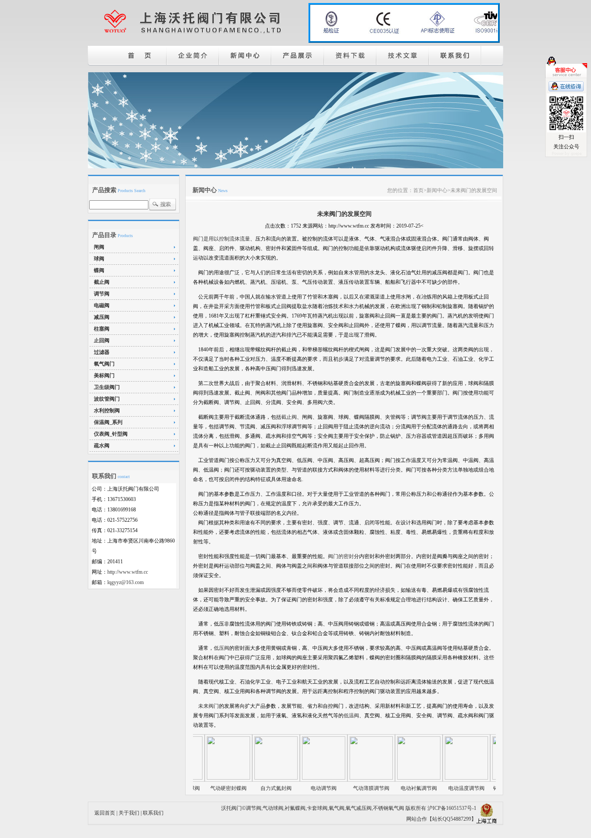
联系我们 (153, 813)
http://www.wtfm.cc (127, 572)
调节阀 (101, 294)
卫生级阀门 (107, 387)
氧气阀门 (104, 364)
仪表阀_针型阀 (111, 434)
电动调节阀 (307, 788)
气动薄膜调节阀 (354, 788)
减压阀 (101, 317)
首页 (418, 190)
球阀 (99, 259)
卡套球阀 (317, 808)
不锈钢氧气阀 (388, 808)
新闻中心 (437, 190)
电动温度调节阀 (449, 788)
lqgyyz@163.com (125, 582)
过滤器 (101, 352)
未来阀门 (208, 706)
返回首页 (104, 813)
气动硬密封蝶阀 (211, 788)
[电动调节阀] (306, 778)
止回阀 (101, 340)
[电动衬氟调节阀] (402, 778)
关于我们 (129, 813)
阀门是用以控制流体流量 (221, 239)
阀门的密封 (341, 556)
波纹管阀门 (107, 399)
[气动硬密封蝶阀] (211, 778)
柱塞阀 (101, 329)
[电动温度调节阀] (449, 778)
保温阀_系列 (108, 422)
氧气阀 (336, 808)
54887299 (460, 819)
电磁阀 (101, 305)
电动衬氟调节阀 (402, 788)
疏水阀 (101, 446)
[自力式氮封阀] (259, 778)
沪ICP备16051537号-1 (451, 808)
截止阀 (101, 282)
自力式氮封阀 (259, 788)
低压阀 (221, 648)
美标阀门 (104, 375)
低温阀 (351, 716)
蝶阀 (99, 270)
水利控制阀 (107, 411)
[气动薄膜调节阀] (354, 778)
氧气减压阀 (359, 808)
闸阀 (99, 247)
